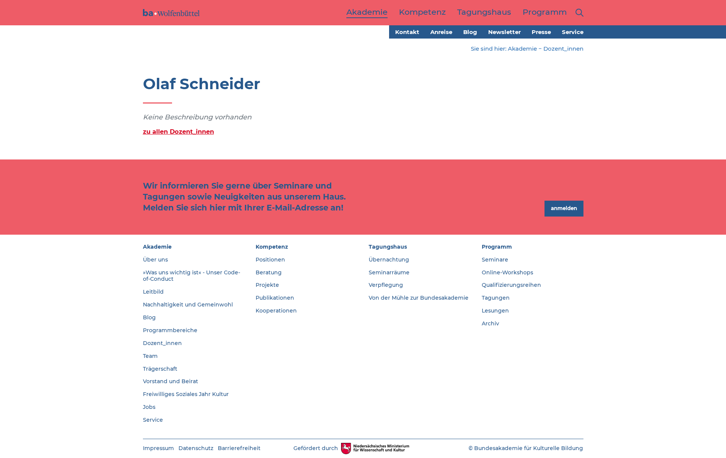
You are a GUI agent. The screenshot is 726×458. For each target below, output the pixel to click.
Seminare (495, 259)
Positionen (270, 259)
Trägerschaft (160, 368)
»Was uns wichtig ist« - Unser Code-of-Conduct (191, 276)
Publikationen (275, 297)
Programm (497, 246)
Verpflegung (386, 285)
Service (572, 32)
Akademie (522, 48)
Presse (541, 32)
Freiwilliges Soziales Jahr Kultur (186, 394)
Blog (470, 32)
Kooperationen (276, 310)
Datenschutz (195, 448)
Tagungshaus (388, 246)
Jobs (149, 407)
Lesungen (495, 310)
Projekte (267, 285)
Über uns (155, 259)
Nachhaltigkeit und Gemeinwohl (188, 304)
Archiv (490, 323)
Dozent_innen (563, 48)
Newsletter (504, 32)
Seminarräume (389, 272)
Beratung (269, 272)
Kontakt (407, 32)
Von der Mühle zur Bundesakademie (418, 297)
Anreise (441, 32)
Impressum (158, 448)
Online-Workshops (507, 272)
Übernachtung (389, 259)
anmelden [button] (564, 208)
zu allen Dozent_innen (178, 131)
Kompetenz (272, 246)
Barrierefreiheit (239, 448)
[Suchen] (577, 12)
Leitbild (153, 291)
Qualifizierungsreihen (511, 285)
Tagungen (496, 297)
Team (150, 356)
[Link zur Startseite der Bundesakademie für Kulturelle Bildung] (171, 12)
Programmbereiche (170, 330)
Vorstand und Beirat (170, 381)
